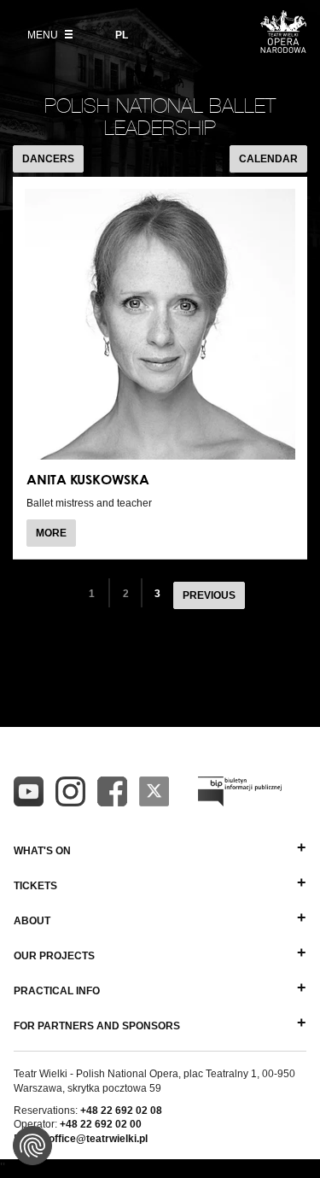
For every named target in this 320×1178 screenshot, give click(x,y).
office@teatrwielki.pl (98, 1139)
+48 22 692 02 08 (121, 1110)
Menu (44, 35)
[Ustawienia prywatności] (32, 1145)
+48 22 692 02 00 (101, 1124)
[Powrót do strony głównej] (283, 47)
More (56, 536)
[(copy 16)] (70, 791)
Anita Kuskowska (87, 479)
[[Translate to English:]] (240, 791)
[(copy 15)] (29, 791)
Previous (209, 595)
